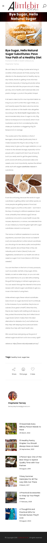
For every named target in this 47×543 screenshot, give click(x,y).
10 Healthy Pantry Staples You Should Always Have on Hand (29, 443)
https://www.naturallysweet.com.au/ (25, 344)
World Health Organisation (27, 113)
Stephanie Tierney (12, 64)
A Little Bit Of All (23, 538)
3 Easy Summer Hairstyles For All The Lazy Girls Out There (28, 479)
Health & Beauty (26, 61)
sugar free (25, 357)
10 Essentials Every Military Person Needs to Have (30, 427)
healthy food (16, 357)
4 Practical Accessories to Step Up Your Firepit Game (29, 495)
